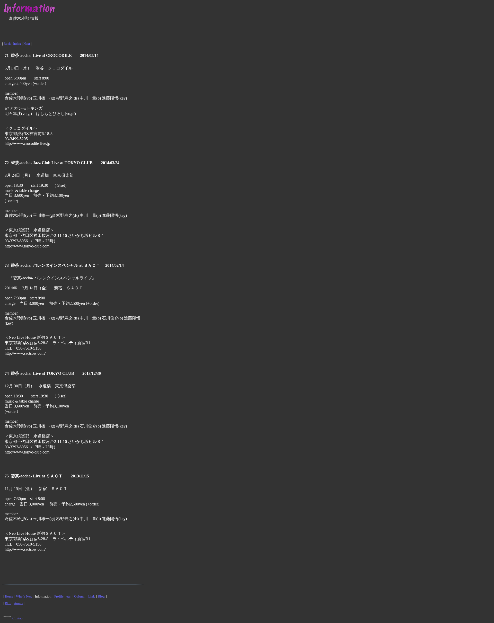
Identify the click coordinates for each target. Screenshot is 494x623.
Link (91, 596)
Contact (17, 618)
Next (26, 44)
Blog (101, 596)
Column (79, 596)
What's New (24, 596)
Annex (18, 603)
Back (7, 44)
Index (17, 44)
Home (9, 596)
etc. (68, 596)
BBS (8, 603)
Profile (59, 596)
